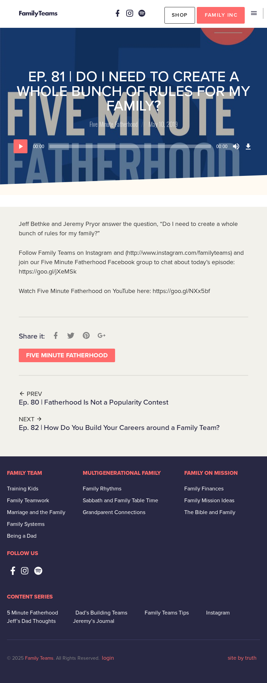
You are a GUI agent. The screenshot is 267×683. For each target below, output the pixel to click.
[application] (133, 146)
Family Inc (221, 15)
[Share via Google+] (101, 335)
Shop (180, 15)
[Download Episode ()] (248, 146)
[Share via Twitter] (70, 335)
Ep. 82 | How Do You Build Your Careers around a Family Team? (119, 427)
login (108, 657)
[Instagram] (129, 13)
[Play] (20, 146)
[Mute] (236, 146)
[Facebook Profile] (117, 13)
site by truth (242, 657)
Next (27, 419)
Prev (33, 394)
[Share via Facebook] (55, 335)
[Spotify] (142, 13)
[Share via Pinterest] (85, 335)
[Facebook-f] (13, 571)
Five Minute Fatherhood (113, 124)
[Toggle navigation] (254, 13)
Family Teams (39, 658)
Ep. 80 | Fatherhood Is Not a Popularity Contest (93, 402)
